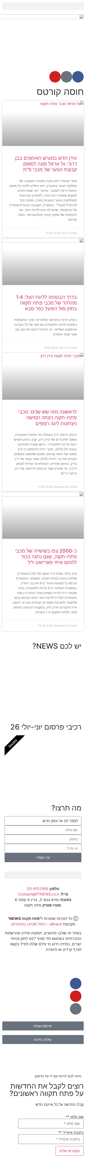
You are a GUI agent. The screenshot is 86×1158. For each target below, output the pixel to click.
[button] (43, 6)
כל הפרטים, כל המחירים (49, 780)
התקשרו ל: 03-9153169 (49, 703)
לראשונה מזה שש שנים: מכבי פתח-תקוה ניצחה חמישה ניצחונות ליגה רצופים (47, 417)
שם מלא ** (75, 1117)
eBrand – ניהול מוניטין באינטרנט (36, 924)
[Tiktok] (66, 77)
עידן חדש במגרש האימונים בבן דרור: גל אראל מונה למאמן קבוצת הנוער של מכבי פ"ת (46, 163)
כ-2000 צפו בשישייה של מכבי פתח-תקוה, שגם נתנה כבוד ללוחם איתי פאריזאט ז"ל (46, 556)
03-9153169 (37, 888)
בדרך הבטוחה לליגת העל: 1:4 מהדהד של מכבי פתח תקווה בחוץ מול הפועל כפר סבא (46, 302)
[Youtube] (55, 77)
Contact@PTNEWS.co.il (38, 894)
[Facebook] (78, 77)
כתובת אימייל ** (71, 1133)
